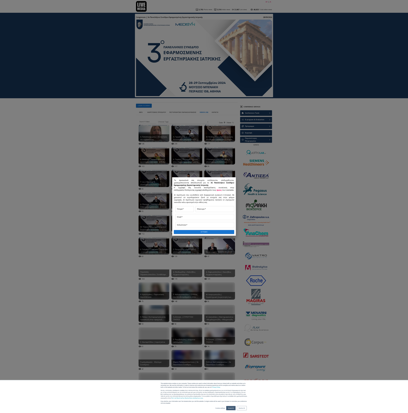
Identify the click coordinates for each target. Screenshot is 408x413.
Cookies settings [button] (220, 408)
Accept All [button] (231, 408)
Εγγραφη (204, 232)
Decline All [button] (242, 408)
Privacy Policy (216, 387)
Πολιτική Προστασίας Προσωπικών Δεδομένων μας (187, 398)
